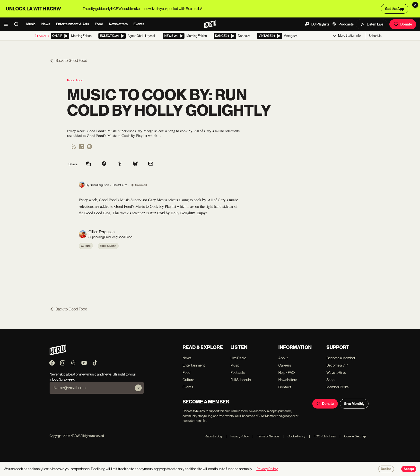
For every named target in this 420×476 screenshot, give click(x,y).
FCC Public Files (322, 436)
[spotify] (89, 148)
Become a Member (340, 358)
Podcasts (346, 24)
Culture (86, 246)
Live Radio (238, 358)
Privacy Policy (237, 436)
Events (138, 24)
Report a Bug (213, 436)
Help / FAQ (286, 372)
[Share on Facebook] (104, 164)
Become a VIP (337, 365)
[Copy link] (88, 164)
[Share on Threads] (119, 164)
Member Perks (337, 387)
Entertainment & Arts (72, 24)
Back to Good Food (71, 60)
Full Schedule (240, 380)
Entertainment (194, 365)
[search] (18, 24)
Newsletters (118, 24)
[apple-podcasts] (82, 148)
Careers (284, 365)
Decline (386, 469)
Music (30, 24)
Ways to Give (336, 372)
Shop (330, 380)
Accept (409, 469)
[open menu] (7, 24)
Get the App (394, 9)
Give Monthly (354, 403)
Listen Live (375, 24)
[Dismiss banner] (415, 5)
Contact (284, 387)
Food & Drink (108, 246)
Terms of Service (266, 436)
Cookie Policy (294, 436)
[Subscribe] (138, 387)
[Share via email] (150, 164)
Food (99, 24)
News (45, 24)
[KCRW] (58, 354)
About (283, 358)
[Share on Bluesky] (135, 164)
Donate (406, 24)
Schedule (375, 36)
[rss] (74, 148)
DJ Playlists (320, 24)
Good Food (75, 80)
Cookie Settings (355, 436)
